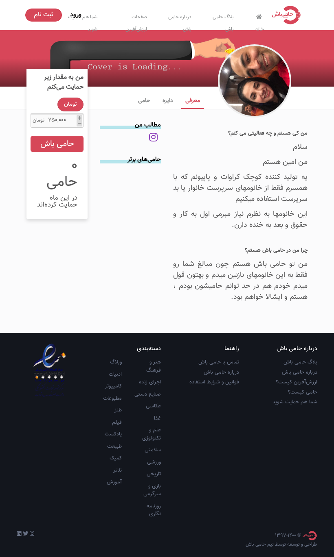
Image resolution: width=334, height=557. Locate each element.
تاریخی (154, 474)
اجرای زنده (150, 382)
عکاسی (153, 406)
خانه (259, 27)
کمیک (116, 458)
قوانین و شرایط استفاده (214, 382)
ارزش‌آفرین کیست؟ (296, 382)
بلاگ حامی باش (223, 21)
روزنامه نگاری (154, 510)
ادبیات (115, 374)
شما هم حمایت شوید (294, 402)
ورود (75, 15)
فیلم (117, 422)
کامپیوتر (113, 386)
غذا (157, 418)
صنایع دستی (147, 394)
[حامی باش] (288, 15)
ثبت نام (43, 15)
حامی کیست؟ (302, 392)
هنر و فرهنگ (153, 366)
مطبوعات (112, 398)
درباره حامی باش (179, 21)
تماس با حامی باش (218, 362)
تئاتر (117, 470)
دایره (168, 100)
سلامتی (153, 450)
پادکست (113, 434)
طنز (118, 410)
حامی (144, 100)
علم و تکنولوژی (151, 434)
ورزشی (154, 462)
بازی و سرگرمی (152, 490)
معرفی (192, 100)
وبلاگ (116, 362)
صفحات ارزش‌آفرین (136, 21)
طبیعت (114, 446)
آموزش (114, 482)
